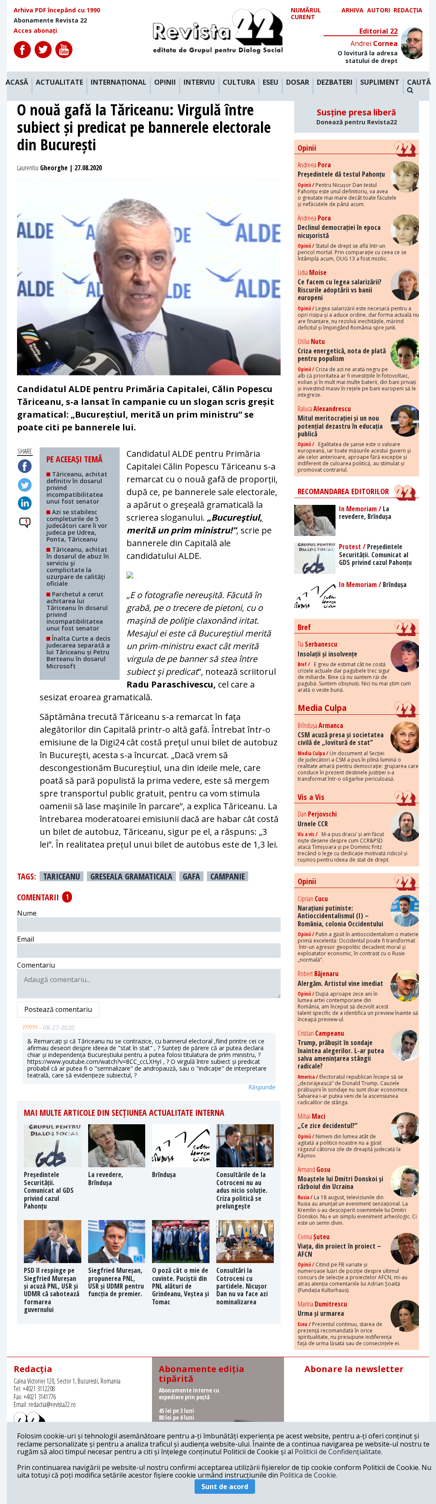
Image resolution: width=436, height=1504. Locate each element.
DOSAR (297, 82)
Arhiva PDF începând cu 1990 (57, 10)
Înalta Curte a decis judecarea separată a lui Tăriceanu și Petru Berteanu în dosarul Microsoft (78, 652)
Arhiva (352, 10)
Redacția (407, 10)
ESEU (270, 82)
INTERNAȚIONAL (118, 82)
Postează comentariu (58, 1009)
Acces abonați (35, 30)
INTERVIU (199, 82)
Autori (378, 10)
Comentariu (36, 965)
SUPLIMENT (379, 82)
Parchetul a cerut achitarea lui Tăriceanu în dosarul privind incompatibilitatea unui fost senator (77, 611)
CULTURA (239, 82)
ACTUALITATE (59, 82)
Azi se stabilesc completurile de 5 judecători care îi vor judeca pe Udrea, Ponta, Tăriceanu (76, 525)
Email (25, 939)
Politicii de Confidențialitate (338, 1451)
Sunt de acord (224, 1486)
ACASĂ (17, 82)
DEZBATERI (335, 82)
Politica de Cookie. (308, 1475)
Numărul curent (306, 13)
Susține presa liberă (356, 116)
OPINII (165, 82)
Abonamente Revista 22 (50, 20)
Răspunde (261, 1087)
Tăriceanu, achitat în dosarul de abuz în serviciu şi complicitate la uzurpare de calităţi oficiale (77, 566)
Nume (27, 913)
